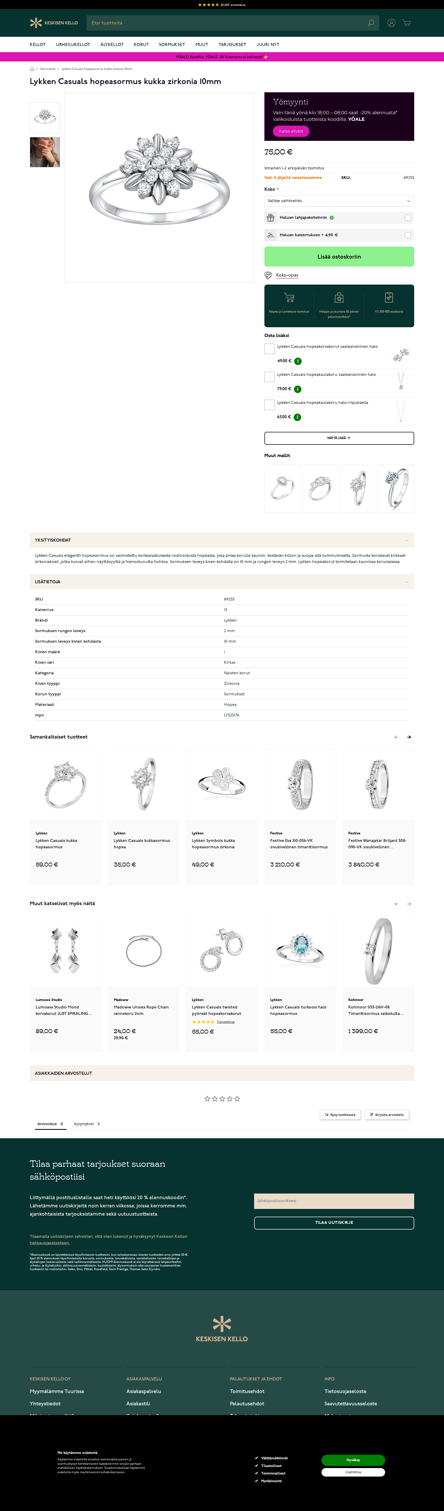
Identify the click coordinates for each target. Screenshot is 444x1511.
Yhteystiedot (45, 1404)
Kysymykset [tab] (84, 1123)
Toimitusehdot (247, 1391)
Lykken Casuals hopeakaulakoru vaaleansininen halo (326, 375)
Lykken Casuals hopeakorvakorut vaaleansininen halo (327, 347)
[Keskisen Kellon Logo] (54, 23)
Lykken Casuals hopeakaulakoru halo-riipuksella (322, 403)
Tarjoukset (232, 45)
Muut (202, 45)
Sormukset (172, 45)
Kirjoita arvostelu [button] (389, 1114)
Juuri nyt (268, 45)
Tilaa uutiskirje (334, 1223)
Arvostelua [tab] (47, 1123)
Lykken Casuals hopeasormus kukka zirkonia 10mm (97, 69)
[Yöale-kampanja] (339, 116)
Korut (141, 45)
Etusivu (32, 69)
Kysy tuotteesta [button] (342, 1114)
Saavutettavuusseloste (351, 1404)
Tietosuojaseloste (345, 1391)
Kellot (38, 45)
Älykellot (112, 45)
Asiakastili (138, 1404)
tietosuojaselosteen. (50, 1243)
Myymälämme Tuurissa (57, 1391)
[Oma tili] (391, 23)
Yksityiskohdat (53, 540)
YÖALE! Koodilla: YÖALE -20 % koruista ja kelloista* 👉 (222, 57)
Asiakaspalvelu (143, 1391)
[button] (409, 737)
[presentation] (266, 214)
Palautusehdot (247, 1404)
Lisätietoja (47, 582)
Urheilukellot (73, 45)
